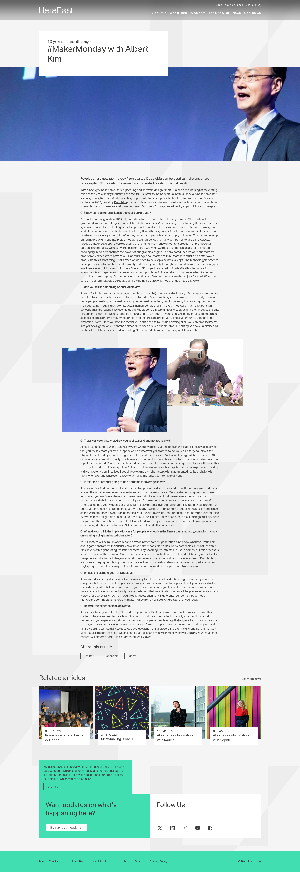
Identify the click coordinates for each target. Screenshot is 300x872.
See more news (251, 679)
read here (85, 779)
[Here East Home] (56, 10)
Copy (132, 656)
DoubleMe (120, 202)
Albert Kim (170, 190)
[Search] (259, 5)
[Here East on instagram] (185, 827)
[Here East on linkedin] (172, 827)
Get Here (251, 5)
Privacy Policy (158, 861)
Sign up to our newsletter (66, 827)
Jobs (219, 5)
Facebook (111, 656)
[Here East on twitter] (160, 827)
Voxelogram (160, 276)
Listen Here (78, 861)
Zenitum (168, 194)
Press (138, 861)
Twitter (89, 656)
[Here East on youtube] (197, 827)
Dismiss (53, 786)
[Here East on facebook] (210, 827)
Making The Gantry (51, 861)
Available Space (234, 5)
